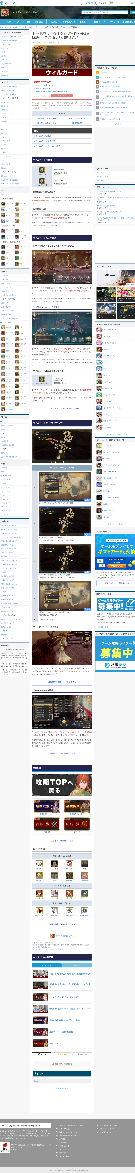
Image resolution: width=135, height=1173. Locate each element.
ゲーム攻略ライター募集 (109, 1125)
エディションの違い (7, 638)
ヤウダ (3, 148)
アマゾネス (22, 356)
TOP (9, 22)
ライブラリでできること (9, 560)
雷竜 (20, 264)
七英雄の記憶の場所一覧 (9, 564)
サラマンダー (9, 333)
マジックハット (6, 507)
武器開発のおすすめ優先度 (10, 603)
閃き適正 (39, 22)
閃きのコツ (5, 453)
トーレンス (5, 152)
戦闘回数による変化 (7, 576)
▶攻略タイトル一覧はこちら (116, 434)
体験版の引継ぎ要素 (7, 90)
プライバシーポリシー (108, 1129)
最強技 (3, 429)
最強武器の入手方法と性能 (46, 123)
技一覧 (69, 898)
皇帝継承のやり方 (7, 545)
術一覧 (3, 56)
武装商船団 (22, 339)
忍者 (20, 351)
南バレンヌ (5, 106)
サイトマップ (64, 1149)
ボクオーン (23, 203)
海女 (20, 362)
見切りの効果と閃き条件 (9, 457)
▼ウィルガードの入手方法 (44, 141)
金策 (84, 868)
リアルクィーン (9, 237)
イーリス (9, 368)
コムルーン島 (5, 141)
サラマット (5, 145)
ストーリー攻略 (23, 22)
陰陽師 (21, 333)
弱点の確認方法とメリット (10, 584)
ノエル (21, 209)
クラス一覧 (54, 898)
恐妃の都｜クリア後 (7, 168)
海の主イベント (6, 176)
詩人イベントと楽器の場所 (10, 183)
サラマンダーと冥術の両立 (10, 318)
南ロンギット (5, 129)
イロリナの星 (5, 487)
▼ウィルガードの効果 (43, 136)
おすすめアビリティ (7, 314)
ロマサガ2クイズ (6, 71)
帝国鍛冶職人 (22, 345)
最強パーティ (99, 22)
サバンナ (4, 125)
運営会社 (62, 1153)
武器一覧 (47, 832)
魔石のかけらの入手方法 (9, 556)
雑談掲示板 (5, 75)
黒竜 (7, 252)
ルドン (3, 117)
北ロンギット (5, 110)
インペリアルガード (22, 368)
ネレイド (9, 392)
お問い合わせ (64, 1146)
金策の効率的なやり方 (8, 533)
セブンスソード (6, 495)
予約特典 (4, 631)
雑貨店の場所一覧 (7, 611)
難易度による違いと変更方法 (10, 619)
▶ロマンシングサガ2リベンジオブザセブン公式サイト (49, 949)
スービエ (22, 215)
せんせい (54, 22)
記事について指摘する (63, 1064)
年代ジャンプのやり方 (8, 549)
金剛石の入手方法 (7, 552)
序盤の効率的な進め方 (8, 525)
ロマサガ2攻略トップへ (65, 936)
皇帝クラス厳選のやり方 (9, 541)
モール (21, 386)
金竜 (7, 258)
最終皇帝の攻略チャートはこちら (62, 682)
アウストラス (5, 156)
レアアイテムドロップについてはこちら (62, 408)
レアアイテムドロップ (77, 118)
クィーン (22, 231)
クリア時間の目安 (7, 64)
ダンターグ (9, 215)
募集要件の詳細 (103, 627)
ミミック (22, 247)
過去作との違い (6, 627)
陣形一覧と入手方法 (7, 588)
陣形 (54, 880)
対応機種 (4, 635)
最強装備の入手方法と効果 (46, 118)
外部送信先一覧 (105, 1132)
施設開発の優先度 (7, 595)
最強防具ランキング (77, 814)
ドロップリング (6, 514)
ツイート (43, 1054)
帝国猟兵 (9, 404)
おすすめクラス (69, 22)
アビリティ (85, 898)
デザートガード (22, 374)
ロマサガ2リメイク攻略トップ (11, 36)
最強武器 (69, 915)
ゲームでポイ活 (87, 3)
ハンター (22, 392)
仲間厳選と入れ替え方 (8, 295)
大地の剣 (4, 483)
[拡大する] (65, 487)
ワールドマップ (6, 67)
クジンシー (9, 203)
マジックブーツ (6, 510)
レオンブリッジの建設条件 (10, 180)
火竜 (20, 252)
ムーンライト (5, 491)
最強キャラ (84, 22)
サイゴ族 (22, 380)
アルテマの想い (65, 1129)
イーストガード (9, 374)
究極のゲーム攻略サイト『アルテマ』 (72, 1125)
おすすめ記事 (46, 965)
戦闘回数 (69, 880)
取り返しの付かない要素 (9, 529)
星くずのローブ (6, 479)
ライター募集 (64, 1156)
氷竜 (7, 264)
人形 (20, 327)
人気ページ (77, 965)
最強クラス (54, 915)
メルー (3, 137)
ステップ (4, 133)
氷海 (2, 160)
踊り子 (8, 356)
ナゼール (4, 121)
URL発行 (63, 1054)
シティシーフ (9, 362)
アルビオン (9, 247)
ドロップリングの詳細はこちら (62, 753)
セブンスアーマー (7, 499)
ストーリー (39, 868)
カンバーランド (6, 114)
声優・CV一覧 (6, 283)
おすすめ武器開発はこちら (62, 841)
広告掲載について (65, 1142)
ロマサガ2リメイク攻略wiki (24, 12)
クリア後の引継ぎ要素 (8, 94)
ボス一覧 (4, 60)
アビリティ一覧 (6, 287)
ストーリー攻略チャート (45, 85)
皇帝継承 (84, 880)
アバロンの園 (5, 607)
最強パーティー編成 (7, 311)
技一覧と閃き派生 (7, 425)
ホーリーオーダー (9, 380)
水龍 (20, 258)
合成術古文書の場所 (7, 445)
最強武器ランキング (47, 814)
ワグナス (9, 221)
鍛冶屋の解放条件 (7, 599)
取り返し (69, 868)
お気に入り (84, 1054)
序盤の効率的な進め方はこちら (62, 924)
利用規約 (62, 1139)
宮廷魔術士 (9, 398)
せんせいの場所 (6, 44)
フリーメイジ (9, 345)
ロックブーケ (9, 209)
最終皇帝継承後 (77, 123)
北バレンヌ (5, 102)
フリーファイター (22, 398)
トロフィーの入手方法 (8, 568)
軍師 (7, 339)
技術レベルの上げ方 (7, 580)
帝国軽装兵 (22, 404)
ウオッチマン (9, 231)
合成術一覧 (5, 441)
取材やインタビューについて (69, 1132)
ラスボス (22, 221)
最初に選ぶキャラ (7, 291)
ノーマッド (9, 386)
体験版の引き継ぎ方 (7, 623)
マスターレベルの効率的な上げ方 (12, 537)
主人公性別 (54, 868)
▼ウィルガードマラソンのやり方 (47, 146)
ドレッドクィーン (22, 237)
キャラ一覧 (114, 22)
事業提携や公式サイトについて (70, 1136)
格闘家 (8, 351)
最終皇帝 (9, 327)
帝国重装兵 (9, 409)
